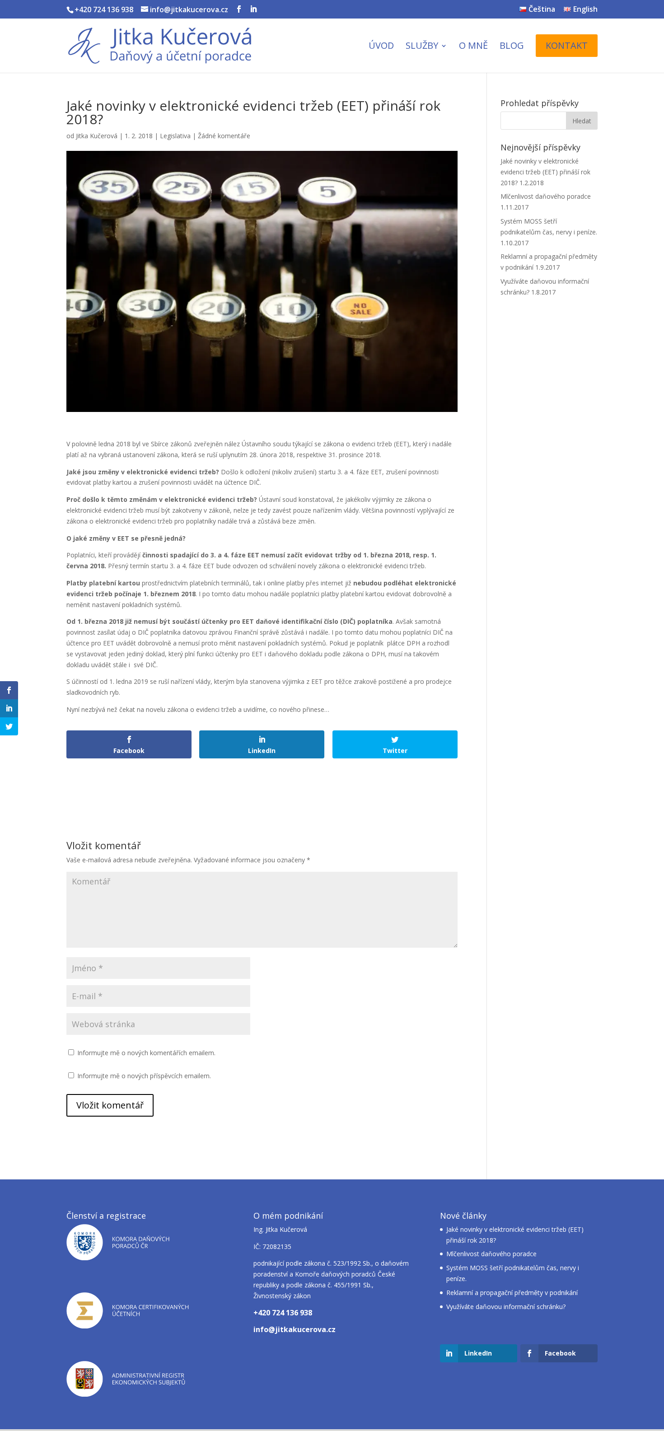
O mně (473, 46)
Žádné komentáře (224, 135)
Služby (422, 46)
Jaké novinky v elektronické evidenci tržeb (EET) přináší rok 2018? (545, 172)
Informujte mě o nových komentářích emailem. (146, 1052)
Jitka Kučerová (96, 135)
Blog (512, 46)
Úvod (381, 46)
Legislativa (175, 135)
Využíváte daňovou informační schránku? (506, 1306)
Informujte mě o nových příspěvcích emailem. (144, 1075)
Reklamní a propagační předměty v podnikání (512, 1292)
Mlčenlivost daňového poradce (545, 196)
